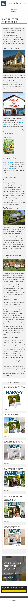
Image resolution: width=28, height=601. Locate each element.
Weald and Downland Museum (14, 275)
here (4, 166)
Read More (6, 409)
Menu (25, 3)
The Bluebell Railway (9, 227)
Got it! (14, 591)
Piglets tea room (9, 168)
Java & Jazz (17, 174)
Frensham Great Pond (9, 199)
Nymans (5, 313)
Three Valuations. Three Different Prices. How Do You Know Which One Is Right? (14, 388)
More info (15, 588)
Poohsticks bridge (8, 162)
